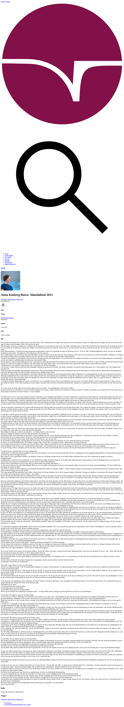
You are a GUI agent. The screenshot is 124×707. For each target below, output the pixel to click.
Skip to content (5, 1)
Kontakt (7, 261)
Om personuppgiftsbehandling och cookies (18, 704)
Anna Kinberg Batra (7, 318)
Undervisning (9, 255)
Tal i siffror (8, 257)
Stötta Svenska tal (10, 264)
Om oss (7, 259)
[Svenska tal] (62, 125)
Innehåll (3, 268)
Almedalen (4, 299)
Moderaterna (12, 299)
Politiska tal (19, 299)
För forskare (8, 262)
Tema (6, 253)
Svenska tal (8, 703)
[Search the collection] (62, 248)
